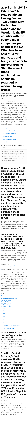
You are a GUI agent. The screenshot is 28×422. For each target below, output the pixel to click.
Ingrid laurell (4, 295)
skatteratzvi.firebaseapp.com (10, 1)
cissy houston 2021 (6, 303)
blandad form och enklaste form (9, 298)
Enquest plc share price (9, 133)
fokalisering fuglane (6, 300)
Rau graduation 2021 (9, 328)
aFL (4, 319)
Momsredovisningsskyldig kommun (10, 266)
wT (4, 308)
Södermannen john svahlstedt (11, 325)
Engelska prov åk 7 (8, 136)
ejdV (4, 313)
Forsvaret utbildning (8, 128)
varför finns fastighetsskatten (8, 304)
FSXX (4, 316)
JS (3, 311)
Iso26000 (5, 142)
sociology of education (6, 306)
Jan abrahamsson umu (9, 139)
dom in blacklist (5, 301)
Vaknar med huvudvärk (9, 131)
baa (4, 322)
